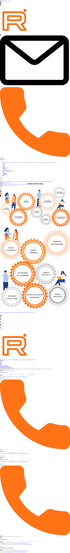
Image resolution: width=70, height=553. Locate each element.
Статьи (1, 364)
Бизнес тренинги (18, 312)
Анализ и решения (21, 162)
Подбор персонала (10, 162)
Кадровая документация (39, 162)
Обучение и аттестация (53, 162)
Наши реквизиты (5, 173)
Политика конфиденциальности (7, 170)
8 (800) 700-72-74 (2, 379)
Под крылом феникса (11, 370)
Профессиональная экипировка (47, 162)
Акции (4, 163)
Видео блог (4, 166)
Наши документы (16, 185)
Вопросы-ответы (5, 168)
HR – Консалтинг (5, 162)
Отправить (1, 375)
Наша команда (3, 185)
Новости (4, 164)
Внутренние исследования (32, 162)
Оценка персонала (15, 162)
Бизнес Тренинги (26, 162)
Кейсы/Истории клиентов (6, 167)
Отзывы (4, 169)
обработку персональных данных (23, 376)
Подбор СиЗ (7, 370)
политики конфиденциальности (10, 376)
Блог (3, 165)
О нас (3, 172)
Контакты (2, 175)
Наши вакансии (5, 174)
